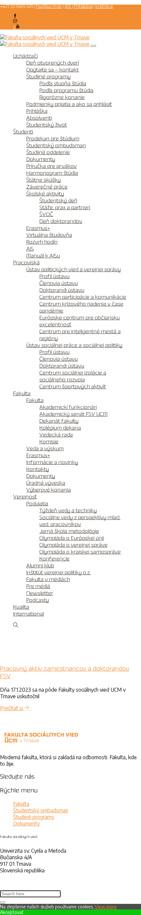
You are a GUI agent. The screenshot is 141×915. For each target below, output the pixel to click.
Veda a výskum (45, 448)
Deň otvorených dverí (52, 63)
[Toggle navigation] (93, 46)
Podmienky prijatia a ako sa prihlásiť (69, 104)
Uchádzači (25, 56)
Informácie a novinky (52, 462)
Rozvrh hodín (42, 242)
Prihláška (83, 7)
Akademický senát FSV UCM (73, 414)
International (28, 614)
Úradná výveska (45, 483)
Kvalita (21, 607)
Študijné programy (48, 76)
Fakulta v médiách (48, 579)
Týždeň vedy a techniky (68, 510)
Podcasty (37, 600)
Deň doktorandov (60, 221)
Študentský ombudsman (56, 145)
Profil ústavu (54, 276)
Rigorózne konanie (62, 97)
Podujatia (37, 503)
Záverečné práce (47, 187)
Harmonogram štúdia (52, 173)
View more (106, 906)
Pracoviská (26, 262)
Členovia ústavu (58, 283)
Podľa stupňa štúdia (62, 83)
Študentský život (46, 125)
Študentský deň (58, 200)
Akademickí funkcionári (68, 407)
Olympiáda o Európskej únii (71, 538)
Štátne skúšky (43, 180)
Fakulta (21, 393)
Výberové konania (48, 490)
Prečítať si (12, 708)
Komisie (48, 441)
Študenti (23, 132)
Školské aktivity (45, 194)
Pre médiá (38, 586)
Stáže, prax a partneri (64, 207)
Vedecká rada (56, 435)
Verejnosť (25, 497)
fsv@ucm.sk (49, 7)
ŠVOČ (46, 214)
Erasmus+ (38, 228)
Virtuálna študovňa (49, 235)
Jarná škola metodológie (69, 531)
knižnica (104, 7)
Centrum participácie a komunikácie (82, 297)
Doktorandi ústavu (61, 290)
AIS (68, 7)
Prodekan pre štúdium (52, 138)
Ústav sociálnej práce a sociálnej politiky (74, 345)
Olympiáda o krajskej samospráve (80, 552)
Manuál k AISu (43, 256)
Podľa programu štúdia (66, 90)
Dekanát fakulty (58, 421)
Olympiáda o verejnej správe (73, 545)
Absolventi (39, 118)
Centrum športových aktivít (72, 386)
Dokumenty (40, 159)
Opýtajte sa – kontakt (52, 70)
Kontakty (37, 469)
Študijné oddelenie (48, 152)
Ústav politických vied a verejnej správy (73, 269)
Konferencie (54, 559)
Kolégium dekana (60, 428)
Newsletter (39, 593)
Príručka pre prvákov (51, 166)
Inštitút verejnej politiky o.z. (58, 572)
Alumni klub (40, 565)
